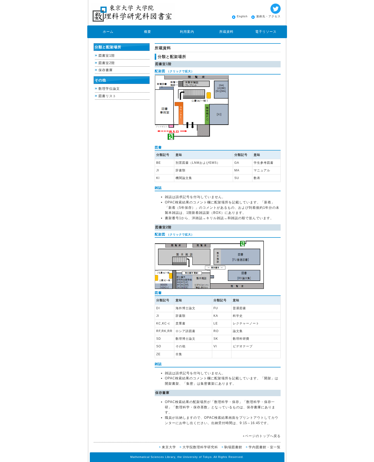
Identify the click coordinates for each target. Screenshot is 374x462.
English (242, 16)
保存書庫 (105, 70)
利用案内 (187, 32)
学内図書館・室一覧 (265, 447)
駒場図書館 (233, 447)
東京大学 (169, 447)
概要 (147, 32)
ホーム (108, 32)
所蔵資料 (226, 32)
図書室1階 (106, 55)
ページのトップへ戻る (263, 436)
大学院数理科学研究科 (200, 447)
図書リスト (107, 96)
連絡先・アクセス (268, 16)
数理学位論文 (109, 89)
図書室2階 (106, 63)
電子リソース (266, 32)
